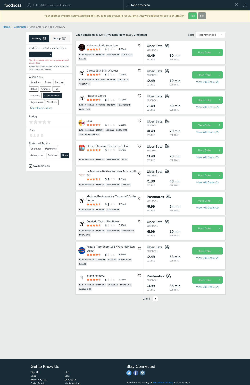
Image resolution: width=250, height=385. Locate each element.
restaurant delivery (163, 382)
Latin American (52, 95)
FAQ (67, 372)
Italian (33, 89)
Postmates (51, 148)
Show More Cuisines (41, 108)
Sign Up (35, 372)
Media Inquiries (73, 383)
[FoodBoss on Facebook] (135, 372)
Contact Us (70, 379)
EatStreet (53, 155)
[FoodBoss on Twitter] (128, 372)
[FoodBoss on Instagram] (142, 372)
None (65, 155)
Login (34, 376)
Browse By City (39, 379)
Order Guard (37, 383)
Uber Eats (35, 148)
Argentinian (36, 102)
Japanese (35, 95)
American (35, 82)
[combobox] (182, 5)
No (202, 16)
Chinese (45, 89)
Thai (56, 89)
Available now (41, 166)
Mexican (59, 82)
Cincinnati (20, 27)
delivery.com (36, 155)
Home (6, 27)
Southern (52, 102)
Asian (48, 82)
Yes (192, 16)
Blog (67, 376)
